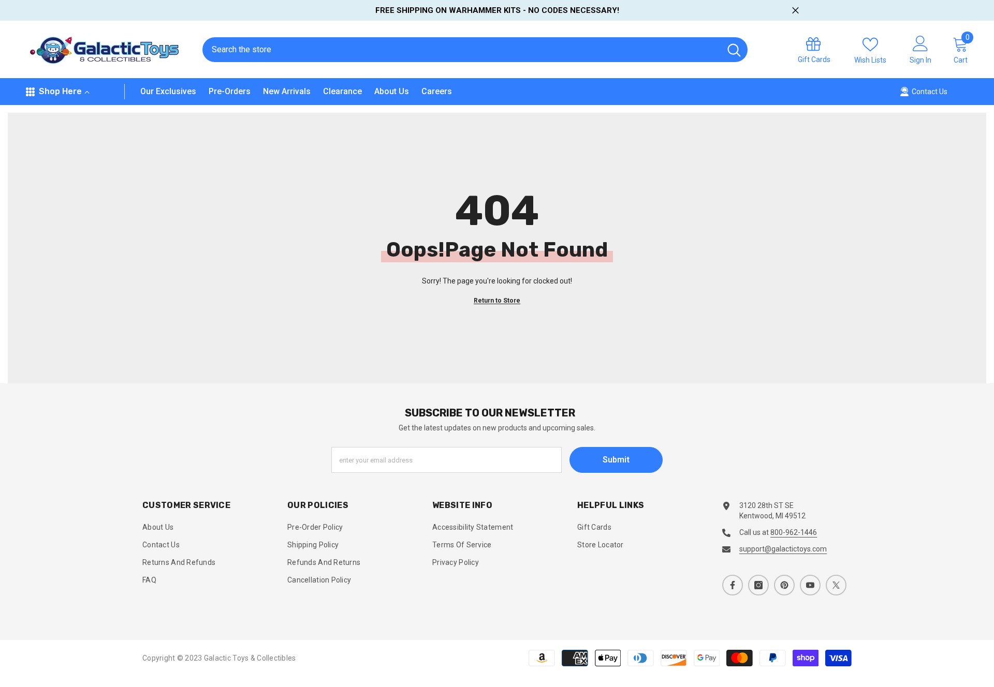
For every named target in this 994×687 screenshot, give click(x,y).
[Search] (475, 49)
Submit (616, 460)
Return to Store (497, 300)
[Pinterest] (784, 585)
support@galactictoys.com (783, 549)
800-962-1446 (793, 532)
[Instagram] (758, 585)
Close (795, 10)
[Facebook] (732, 585)
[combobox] (461, 49)
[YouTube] (810, 585)
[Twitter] (836, 585)
